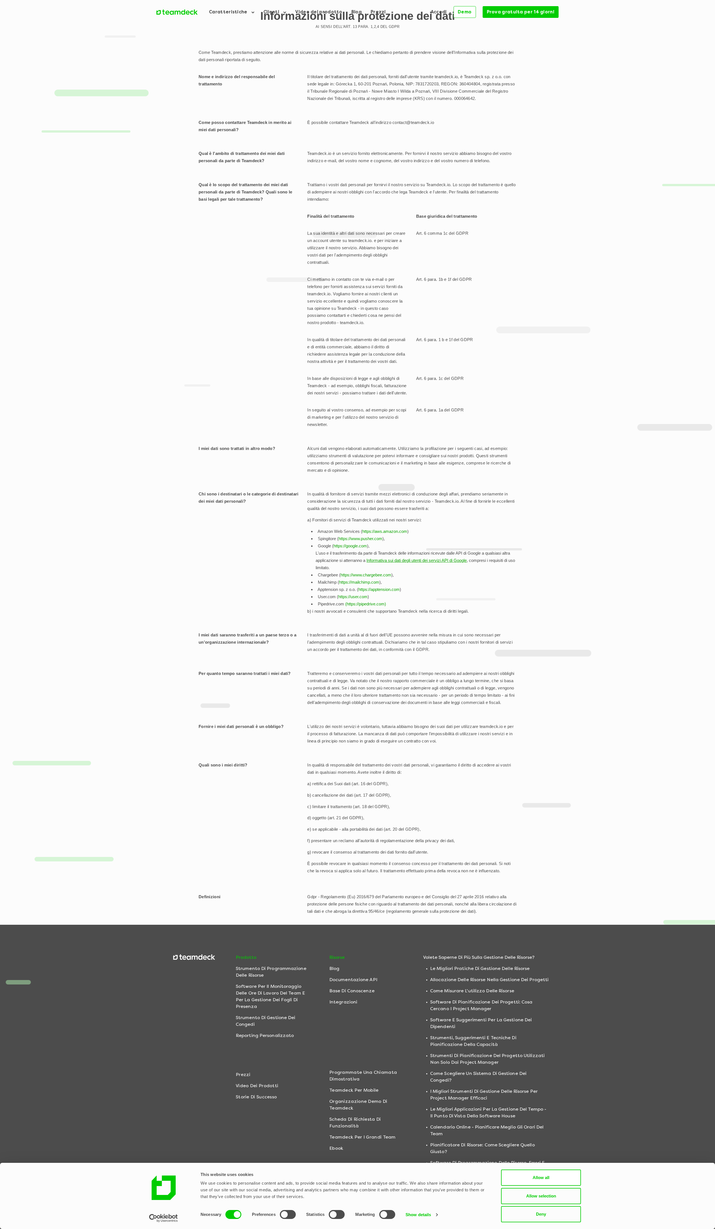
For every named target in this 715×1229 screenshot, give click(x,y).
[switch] (288, 1214)
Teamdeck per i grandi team (362, 1137)
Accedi (439, 12)
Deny (541, 1214)
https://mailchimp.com (359, 582)
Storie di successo (256, 1096)
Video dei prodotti (257, 1085)
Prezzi (378, 12)
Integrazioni (343, 1002)
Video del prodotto (318, 12)
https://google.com (350, 545)
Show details (418, 1214)
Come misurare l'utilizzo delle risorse (472, 990)
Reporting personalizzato (265, 1035)
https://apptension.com (379, 589)
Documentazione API (353, 979)
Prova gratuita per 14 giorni (520, 12)
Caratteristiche (229, 12)
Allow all (541, 1177)
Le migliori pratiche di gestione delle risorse (480, 968)
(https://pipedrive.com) (365, 604)
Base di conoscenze (352, 990)
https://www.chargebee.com (365, 574)
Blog (356, 12)
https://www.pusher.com (360, 538)
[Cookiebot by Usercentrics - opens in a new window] (163, 1218)
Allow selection (541, 1196)
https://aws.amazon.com (384, 531)
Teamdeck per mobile (354, 1090)
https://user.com (353, 596)
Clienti (271, 12)
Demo (464, 12)
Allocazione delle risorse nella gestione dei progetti (489, 979)
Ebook (336, 1148)
